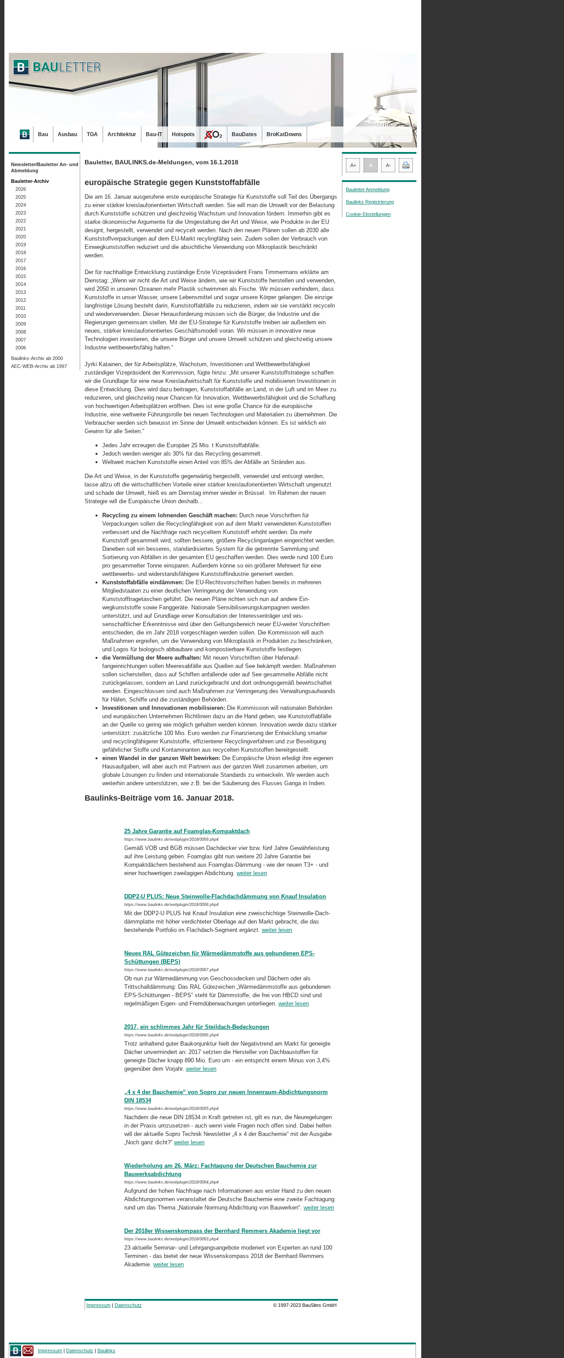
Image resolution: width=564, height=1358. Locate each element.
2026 (20, 189)
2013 (20, 292)
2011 (20, 308)
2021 (20, 228)
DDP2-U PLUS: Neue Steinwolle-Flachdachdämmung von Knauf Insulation (225, 896)
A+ (353, 165)
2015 (20, 276)
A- (388, 165)
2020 (20, 236)
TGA (92, 134)
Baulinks (106, 1350)
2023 (20, 212)
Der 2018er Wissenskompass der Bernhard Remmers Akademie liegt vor (222, 1231)
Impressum (98, 1305)
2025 (20, 197)
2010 (20, 316)
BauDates (244, 134)
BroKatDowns (284, 134)
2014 (20, 284)
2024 (20, 205)
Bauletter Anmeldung (368, 189)
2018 (20, 252)
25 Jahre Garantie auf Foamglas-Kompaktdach (187, 831)
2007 (20, 339)
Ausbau (67, 134)
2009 (20, 324)
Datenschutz (128, 1305)
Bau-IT (154, 134)
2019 (20, 244)
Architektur (122, 134)
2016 (20, 268)
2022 (20, 220)
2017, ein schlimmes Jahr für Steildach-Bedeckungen (196, 1027)
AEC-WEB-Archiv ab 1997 (39, 366)
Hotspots (183, 134)
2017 (20, 260)
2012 (20, 300)
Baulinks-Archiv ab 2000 (37, 358)
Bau (43, 134)
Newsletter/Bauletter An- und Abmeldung (44, 167)
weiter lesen (252, 873)
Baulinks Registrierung (370, 201)
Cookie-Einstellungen (368, 214)
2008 (20, 331)
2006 (20, 347)
